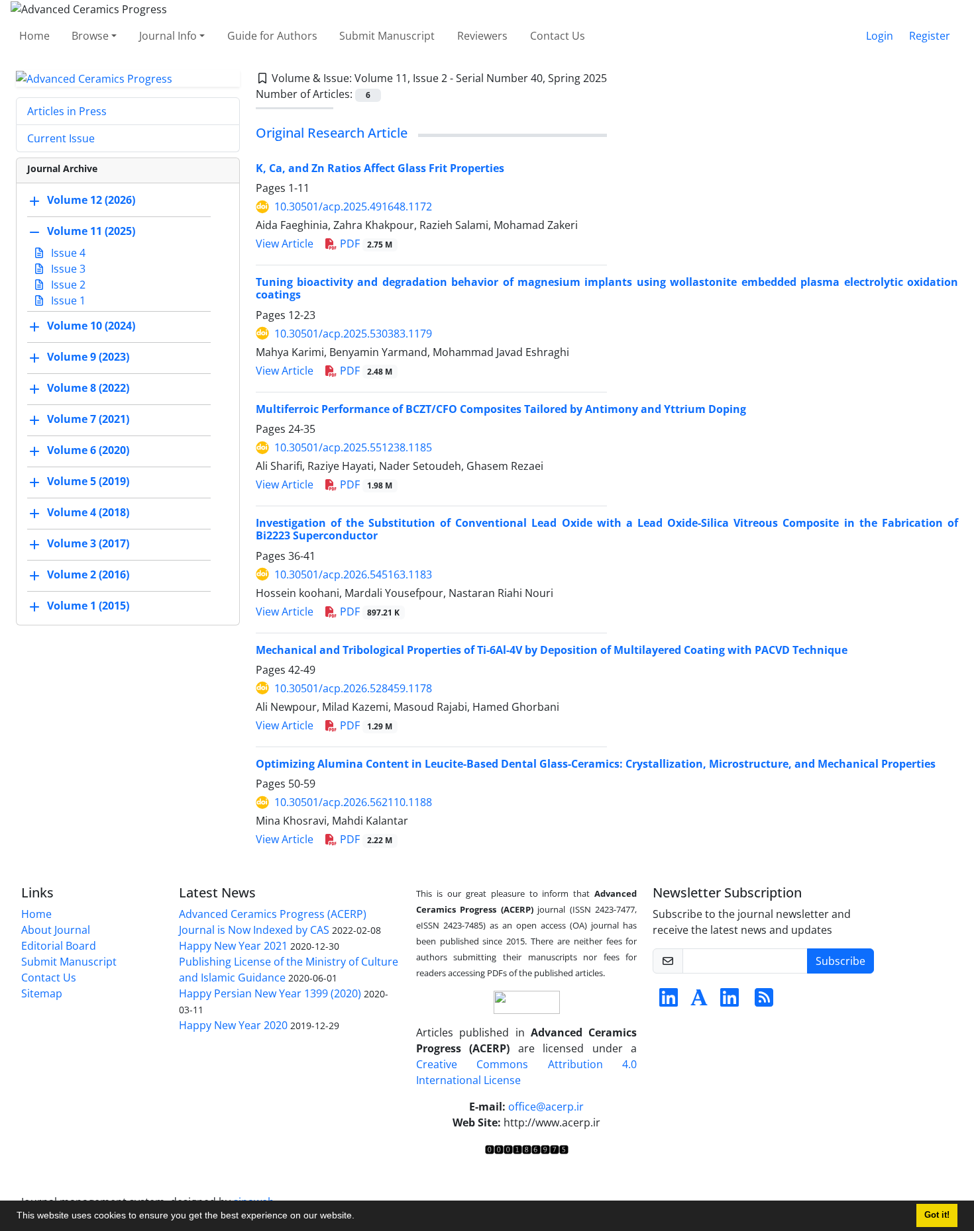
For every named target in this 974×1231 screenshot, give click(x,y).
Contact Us (557, 35)
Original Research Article (331, 133)
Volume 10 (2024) (91, 326)
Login (879, 35)
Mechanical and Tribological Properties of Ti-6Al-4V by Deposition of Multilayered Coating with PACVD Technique (551, 650)
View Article (284, 243)
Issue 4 (66, 253)
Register (929, 35)
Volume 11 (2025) (91, 231)
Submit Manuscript (387, 35)
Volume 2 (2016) (88, 575)
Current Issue (61, 138)
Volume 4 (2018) (88, 513)
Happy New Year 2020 (233, 1025)
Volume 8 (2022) (88, 388)
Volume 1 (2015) (88, 606)
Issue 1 (66, 300)
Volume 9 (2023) (88, 357)
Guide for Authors (272, 35)
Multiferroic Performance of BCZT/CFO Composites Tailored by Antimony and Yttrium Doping (501, 409)
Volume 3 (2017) (88, 544)
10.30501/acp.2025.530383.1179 (353, 333)
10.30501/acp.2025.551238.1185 (353, 447)
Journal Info (168, 35)
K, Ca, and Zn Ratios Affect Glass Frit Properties (380, 168)
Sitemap (41, 993)
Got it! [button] (936, 1215)
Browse (90, 35)
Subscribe (840, 961)
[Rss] (764, 1001)
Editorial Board (58, 945)
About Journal (55, 930)
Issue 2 (66, 284)
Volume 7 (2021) (88, 419)
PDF (365, 243)
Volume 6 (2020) (88, 450)
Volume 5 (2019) (88, 482)
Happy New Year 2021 (233, 945)
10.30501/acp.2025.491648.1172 (353, 206)
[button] (359, 1217)
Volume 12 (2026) (91, 200)
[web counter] (526, 1149)
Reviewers (482, 35)
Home (34, 35)
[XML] (617, 78)
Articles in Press (67, 111)
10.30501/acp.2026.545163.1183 (353, 574)
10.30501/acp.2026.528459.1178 (353, 688)
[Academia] (699, 1001)
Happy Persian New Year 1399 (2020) (270, 993)
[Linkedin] (668, 1001)
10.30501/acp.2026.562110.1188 (353, 802)
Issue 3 (66, 268)
